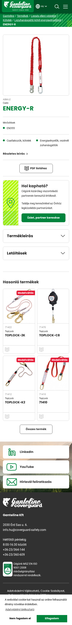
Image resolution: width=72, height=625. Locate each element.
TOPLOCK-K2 (15, 402)
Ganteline (18, 6)
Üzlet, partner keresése (43, 217)
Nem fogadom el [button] (20, 618)
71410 (43, 402)
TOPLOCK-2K (15, 335)
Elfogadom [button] (52, 618)
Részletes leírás (14, 154)
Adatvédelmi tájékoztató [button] (19, 609)
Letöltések (17, 253)
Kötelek (7, 20)
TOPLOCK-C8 (49, 335)
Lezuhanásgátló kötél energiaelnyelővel (37, 20)
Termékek (22, 16)
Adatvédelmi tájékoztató (23, 591)
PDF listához (38, 168)
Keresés (56, 7)
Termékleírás (20, 236)
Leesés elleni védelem (43, 16)
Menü (65, 7)
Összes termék (36, 429)
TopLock (9, 331)
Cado (5, 102)
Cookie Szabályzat (52, 591)
